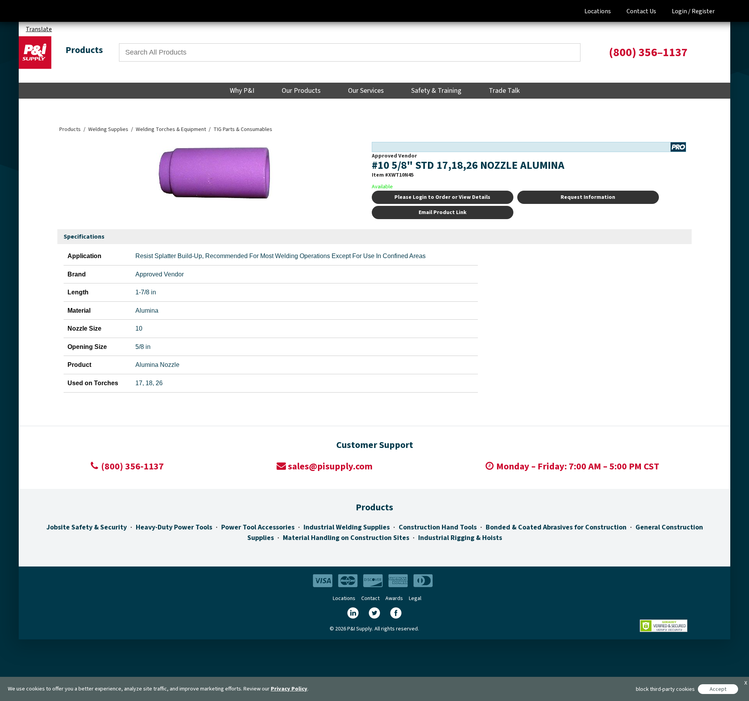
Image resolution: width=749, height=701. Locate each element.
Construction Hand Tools (438, 527)
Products (70, 129)
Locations (597, 11)
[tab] (84, 237)
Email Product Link (443, 212)
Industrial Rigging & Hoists (460, 538)
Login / (681, 11)
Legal (415, 598)
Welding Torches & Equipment (171, 129)
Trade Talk (504, 91)
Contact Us (641, 11)
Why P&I (242, 91)
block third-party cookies (665, 689)
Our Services (366, 91)
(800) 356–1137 (648, 52)
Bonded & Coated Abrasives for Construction (556, 527)
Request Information (588, 197)
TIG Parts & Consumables (242, 129)
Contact (370, 598)
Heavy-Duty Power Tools (174, 527)
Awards (394, 598)
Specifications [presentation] (84, 236)
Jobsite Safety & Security (86, 527)
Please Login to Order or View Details (442, 197)
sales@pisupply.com (330, 466)
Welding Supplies (108, 129)
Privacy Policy (289, 689)
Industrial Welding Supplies (347, 527)
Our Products (301, 91)
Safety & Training (436, 91)
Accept (718, 689)
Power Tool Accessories (258, 527)
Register (703, 11)
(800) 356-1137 (132, 466)
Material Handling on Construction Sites (346, 538)
